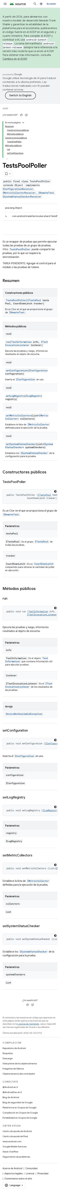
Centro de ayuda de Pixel (15, 1136)
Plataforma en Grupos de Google (19, 1107)
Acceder (51, 3)
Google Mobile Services (14, 1146)
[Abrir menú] (5, 4)
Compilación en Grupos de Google (20, 1112)
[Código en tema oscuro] (55, 491)
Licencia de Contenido (28, 1024)
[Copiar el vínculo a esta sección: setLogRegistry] (28, 798)
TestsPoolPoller (20, 249)
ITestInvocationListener (26, 343)
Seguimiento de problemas (16, 1156)
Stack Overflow (10, 1151)
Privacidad (42, 1173)
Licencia (30, 1173)
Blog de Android (11, 1097)
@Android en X (10, 1087)
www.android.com (12, 1141)
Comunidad (31, 1168)
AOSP (5, 108)
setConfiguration (17, 370)
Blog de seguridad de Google (17, 1102)
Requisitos (8, 1053)
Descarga (7, 1058)
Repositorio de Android (14, 1048)
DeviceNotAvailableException (24, 713)
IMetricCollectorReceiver (19, 192)
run (8, 341)
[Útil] (21, 115)
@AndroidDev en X (12, 1092)
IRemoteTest (46, 192)
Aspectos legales (13, 1173)
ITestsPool (34, 300)
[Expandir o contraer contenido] (23, 123)
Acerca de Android (12, 1168)
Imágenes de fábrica (13, 1068)
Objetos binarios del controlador (19, 1073)
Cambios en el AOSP (15, 59)
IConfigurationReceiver (18, 188)
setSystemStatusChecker (21, 444)
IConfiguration (38, 370)
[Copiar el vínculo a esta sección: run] (10, 599)
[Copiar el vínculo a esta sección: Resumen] (22, 281)
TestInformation (21, 341)
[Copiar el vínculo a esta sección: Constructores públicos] (49, 472)
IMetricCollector (38, 424)
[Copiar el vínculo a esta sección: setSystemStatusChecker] (43, 926)
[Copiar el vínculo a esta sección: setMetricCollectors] (35, 856)
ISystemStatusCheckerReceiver (22, 196)
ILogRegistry (34, 395)
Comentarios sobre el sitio (18, 1178)
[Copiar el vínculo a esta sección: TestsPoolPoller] (29, 482)
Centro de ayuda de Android (17, 1131)
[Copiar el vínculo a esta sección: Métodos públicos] (39, 589)
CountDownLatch (43, 563)
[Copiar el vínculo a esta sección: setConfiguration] (31, 731)
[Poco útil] (26, 115)
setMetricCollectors (19, 415)
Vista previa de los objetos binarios (20, 1063)
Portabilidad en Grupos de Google (20, 1117)
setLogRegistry (15, 395)
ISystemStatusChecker (34, 453)
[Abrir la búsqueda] (35, 4)
